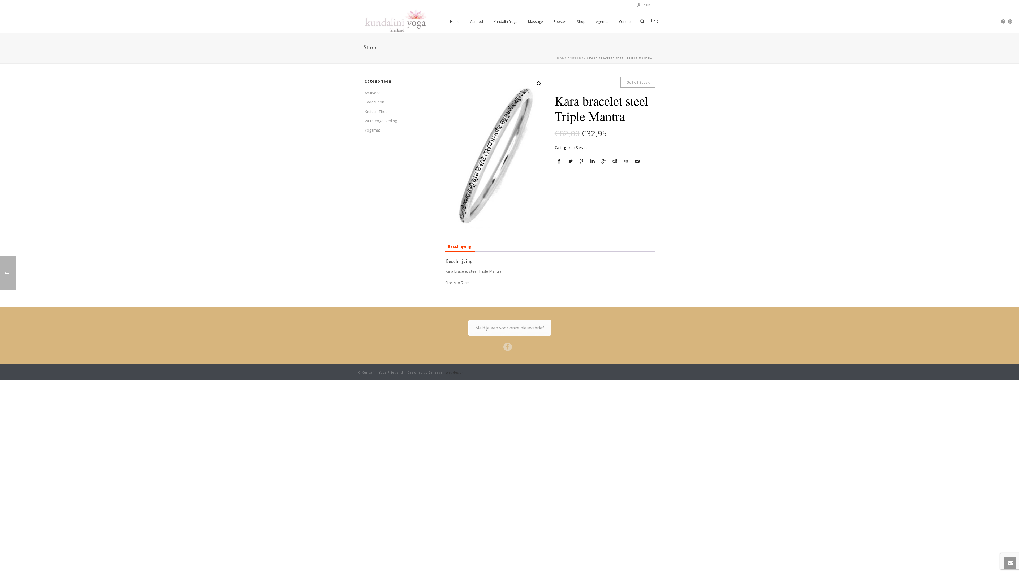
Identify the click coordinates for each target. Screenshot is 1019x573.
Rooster (560, 21)
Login (646, 5)
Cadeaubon (374, 102)
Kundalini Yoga (505, 21)
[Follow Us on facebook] (507, 347)
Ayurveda (373, 92)
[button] (539, 84)
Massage (535, 21)
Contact (625, 21)
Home (455, 21)
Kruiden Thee (376, 111)
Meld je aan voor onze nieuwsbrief (509, 328)
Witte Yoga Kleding (381, 120)
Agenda (602, 21)
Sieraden (578, 58)
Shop (581, 21)
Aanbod (476, 21)
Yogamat (372, 130)
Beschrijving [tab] (459, 246)
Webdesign (455, 372)
